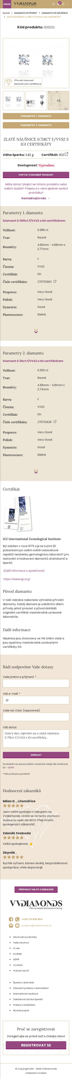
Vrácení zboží (21, 970)
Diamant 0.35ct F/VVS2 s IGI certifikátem (33, 361)
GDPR (11, 767)
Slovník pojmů (21, 1010)
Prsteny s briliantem (24, 1005)
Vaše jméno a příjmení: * (19, 677)
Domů (6, 13)
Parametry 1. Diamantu (36, 116)
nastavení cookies (36, 1073)
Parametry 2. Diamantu (36, 125)
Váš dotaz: (10, 727)
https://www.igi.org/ (16, 579)
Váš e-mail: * (11, 694)
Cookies (18, 965)
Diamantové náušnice (55, 13)
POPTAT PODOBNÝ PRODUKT (36, 175)
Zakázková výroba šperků (28, 999)
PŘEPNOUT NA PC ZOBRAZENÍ (36, 889)
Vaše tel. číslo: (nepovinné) (21, 710)
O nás (16, 948)
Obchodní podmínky (25, 937)
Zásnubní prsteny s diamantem (31, 988)
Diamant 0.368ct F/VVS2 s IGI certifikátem (34, 221)
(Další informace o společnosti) (23, 571)
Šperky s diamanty (23, 982)
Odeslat (36, 755)
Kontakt (17, 953)
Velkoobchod (21, 942)
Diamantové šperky (25, 13)
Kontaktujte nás (33, 198)
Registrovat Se (36, 1045)
